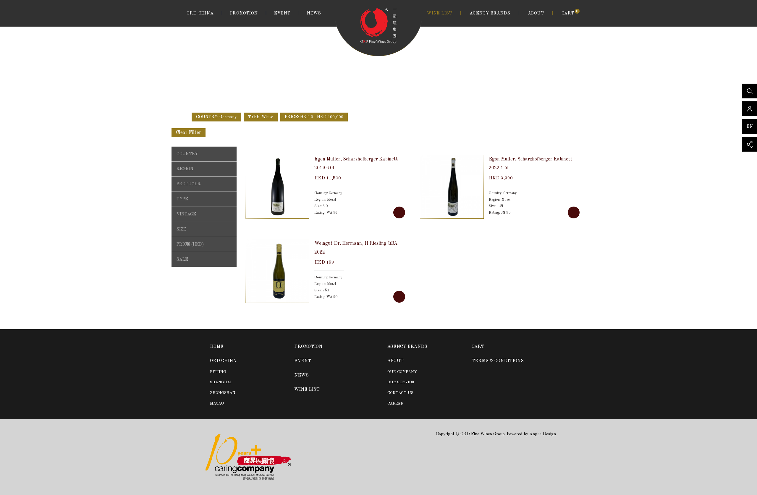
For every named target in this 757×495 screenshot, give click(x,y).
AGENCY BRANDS (490, 13)
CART (570, 12)
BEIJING (218, 372)
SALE (182, 259)
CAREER (395, 403)
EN (750, 126)
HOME (217, 347)
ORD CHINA (200, 13)
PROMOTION (244, 13)
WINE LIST (439, 13)
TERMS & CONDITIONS (498, 361)
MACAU (217, 403)
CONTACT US (400, 393)
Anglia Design (542, 434)
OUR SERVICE (401, 382)
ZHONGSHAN (222, 393)
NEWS (314, 13)
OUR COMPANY (402, 372)
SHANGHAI (221, 382)
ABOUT (536, 13)
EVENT (282, 13)
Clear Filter (188, 132)
